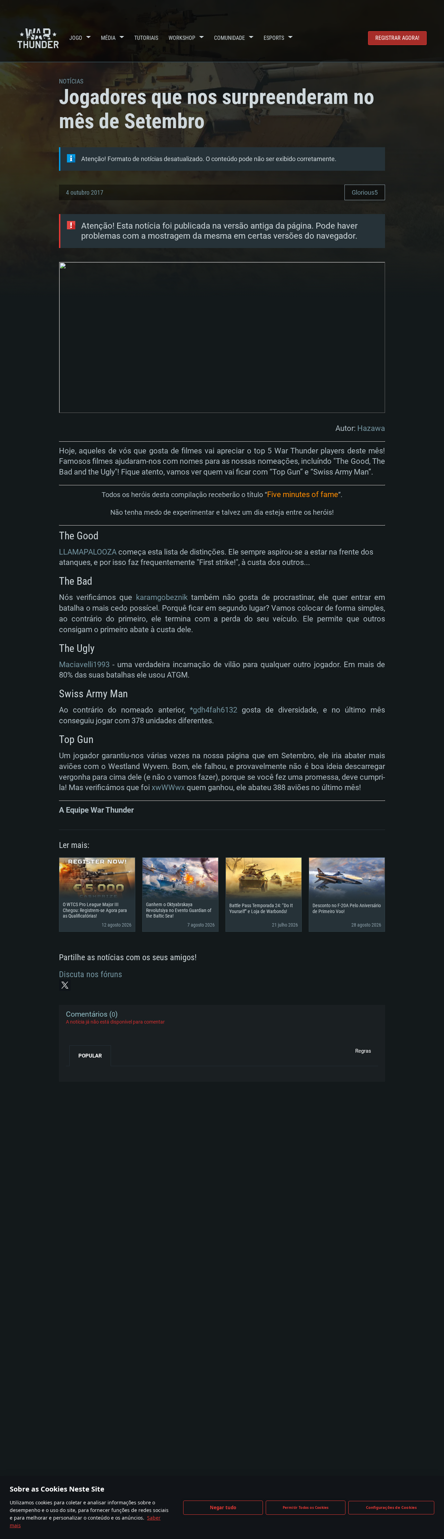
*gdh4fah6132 (213, 710)
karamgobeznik (162, 597)
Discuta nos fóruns (90, 974)
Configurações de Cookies (391, 1507)
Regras (363, 1051)
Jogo (75, 38)
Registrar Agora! (397, 38)
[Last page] (77, 1071)
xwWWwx (168, 787)
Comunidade (229, 38)
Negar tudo (223, 1507)
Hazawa (371, 428)
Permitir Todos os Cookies (306, 1507)
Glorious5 (365, 192)
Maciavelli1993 (84, 664)
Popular (90, 1056)
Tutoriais (146, 38)
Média (108, 38)
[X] (65, 985)
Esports (274, 38)
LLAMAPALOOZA (88, 552)
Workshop (182, 38)
